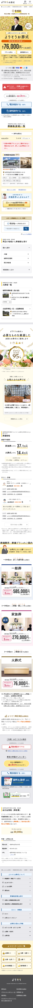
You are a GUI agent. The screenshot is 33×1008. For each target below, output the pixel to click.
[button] (8, 52)
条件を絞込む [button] (18, 133)
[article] (16, 488)
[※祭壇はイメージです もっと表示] (16, 162)
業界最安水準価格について (20, 78)
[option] (16, 879)
